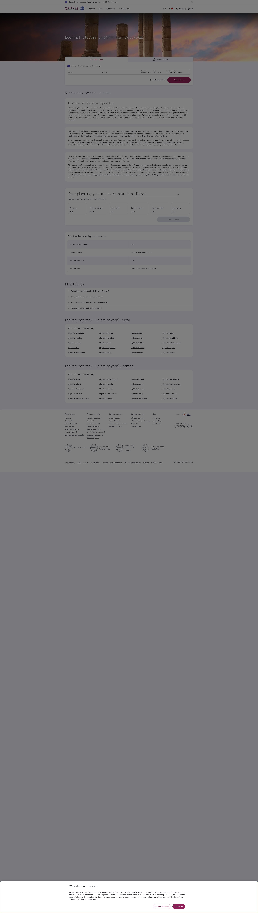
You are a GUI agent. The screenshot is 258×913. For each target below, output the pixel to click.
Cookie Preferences (161, 906)
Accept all (179, 906)
